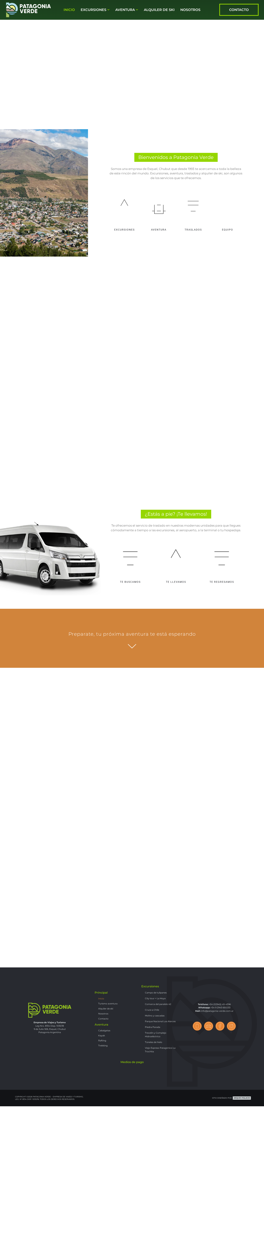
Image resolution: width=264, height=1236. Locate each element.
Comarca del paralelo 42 (158, 1004)
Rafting (102, 1040)
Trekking (103, 1045)
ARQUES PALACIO (242, 1098)
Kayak (101, 1035)
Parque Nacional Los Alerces (160, 1021)
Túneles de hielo (153, 1042)
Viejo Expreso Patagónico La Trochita (160, 1050)
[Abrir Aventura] (137, 10)
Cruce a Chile (152, 1009)
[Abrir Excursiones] (108, 10)
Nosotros (103, 1013)
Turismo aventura (107, 1003)
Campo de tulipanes (156, 992)
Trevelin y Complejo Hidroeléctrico (155, 1034)
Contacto (103, 1018)
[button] (132, 379)
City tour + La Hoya (155, 998)
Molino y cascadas (155, 1015)
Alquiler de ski (105, 1008)
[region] (132, 64)
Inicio (101, 998)
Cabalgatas (104, 1030)
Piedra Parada (152, 1027)
